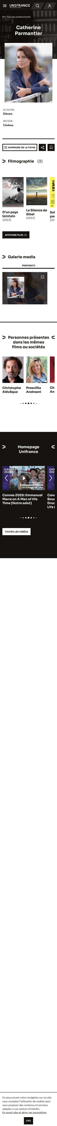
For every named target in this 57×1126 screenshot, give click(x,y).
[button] (42, 277)
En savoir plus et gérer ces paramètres (24, 1112)
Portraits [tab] (28, 265)
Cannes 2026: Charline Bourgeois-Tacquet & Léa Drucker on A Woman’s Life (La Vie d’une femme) (22, 501)
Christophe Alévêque (11, 390)
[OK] (28, 1120)
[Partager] (42, 147)
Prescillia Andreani (33, 390)
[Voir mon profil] (49, 6)
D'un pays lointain (10, 214)
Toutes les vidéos (16, 531)
